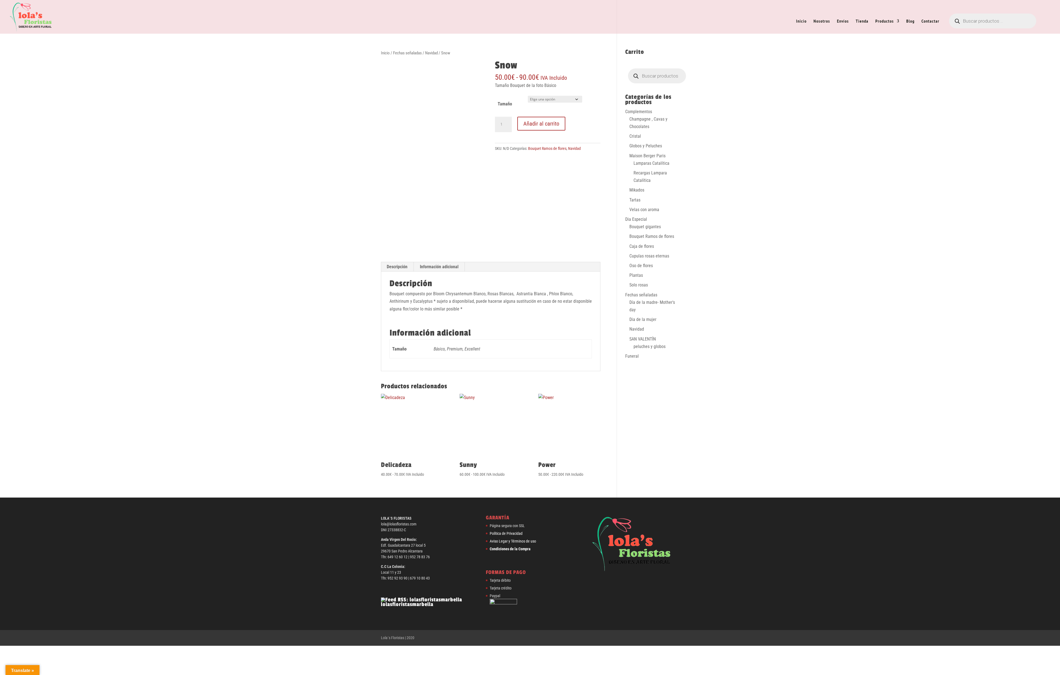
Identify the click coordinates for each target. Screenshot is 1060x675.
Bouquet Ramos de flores (547, 148)
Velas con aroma (644, 209)
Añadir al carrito (541, 123)
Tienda (862, 21)
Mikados (636, 190)
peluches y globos (650, 346)
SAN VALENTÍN (642, 339)
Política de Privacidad (506, 533)
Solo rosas (638, 285)
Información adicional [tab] (439, 266)
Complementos (638, 111)
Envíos (843, 21)
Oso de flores (641, 265)
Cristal (635, 136)
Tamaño (505, 104)
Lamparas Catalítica (651, 163)
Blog (910, 21)
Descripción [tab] (397, 266)
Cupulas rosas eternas (649, 256)
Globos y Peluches (645, 145)
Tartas (634, 200)
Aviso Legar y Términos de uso (513, 541)
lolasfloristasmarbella (407, 604)
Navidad (431, 53)
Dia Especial (636, 219)
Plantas (636, 275)
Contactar (930, 21)
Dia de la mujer (642, 319)
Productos (884, 21)
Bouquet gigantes (645, 226)
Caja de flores (641, 246)
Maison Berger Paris (647, 155)
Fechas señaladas (407, 53)
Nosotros (821, 21)
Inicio (801, 21)
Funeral (632, 356)
